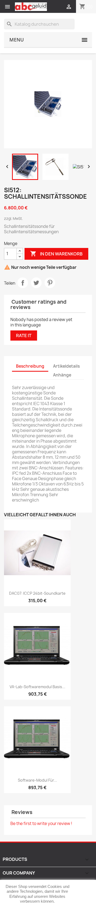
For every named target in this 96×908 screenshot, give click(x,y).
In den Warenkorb (56, 253)
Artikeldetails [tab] (66, 366)
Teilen (22, 282)
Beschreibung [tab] (30, 366)
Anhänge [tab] (62, 375)
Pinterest (50, 282)
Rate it (23, 335)
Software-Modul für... (37, 780)
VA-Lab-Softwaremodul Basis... (37, 686)
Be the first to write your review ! (41, 823)
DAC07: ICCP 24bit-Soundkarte (37, 593)
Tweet (36, 282)
